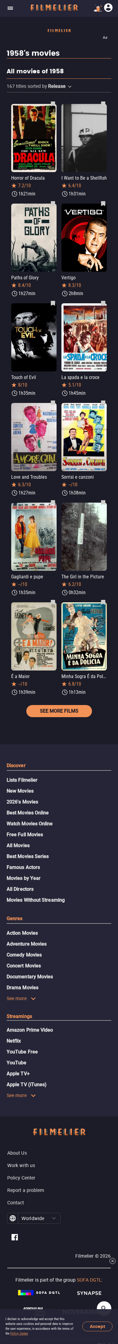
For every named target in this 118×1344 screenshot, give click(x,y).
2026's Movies (22, 802)
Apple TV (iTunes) (27, 1084)
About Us (17, 1152)
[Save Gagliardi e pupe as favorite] (53, 502)
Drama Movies (22, 987)
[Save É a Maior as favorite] (53, 602)
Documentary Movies (30, 977)
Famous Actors (23, 867)
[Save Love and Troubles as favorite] (53, 402)
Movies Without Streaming (36, 900)
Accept (97, 1326)
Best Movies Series (28, 856)
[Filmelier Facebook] (14, 1238)
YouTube (17, 1063)
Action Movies (22, 933)
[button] (70, 87)
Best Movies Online (28, 813)
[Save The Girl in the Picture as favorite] (103, 502)
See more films (59, 711)
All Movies (18, 845)
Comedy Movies (24, 955)
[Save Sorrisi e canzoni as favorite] (103, 402)
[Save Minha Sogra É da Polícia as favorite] (103, 602)
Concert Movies (24, 966)
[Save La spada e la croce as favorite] (103, 303)
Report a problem (25, 1190)
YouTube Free (22, 1052)
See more (17, 998)
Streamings (19, 1016)
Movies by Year (24, 878)
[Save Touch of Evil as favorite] (53, 303)
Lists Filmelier (22, 780)
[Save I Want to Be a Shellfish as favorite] (103, 103)
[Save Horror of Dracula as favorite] (53, 103)
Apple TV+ (18, 1073)
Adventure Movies (27, 944)
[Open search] (104, 1308)
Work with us (21, 1165)
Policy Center (19, 1334)
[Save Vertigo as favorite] (103, 203)
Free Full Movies (25, 834)
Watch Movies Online (30, 824)
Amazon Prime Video (30, 1030)
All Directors (20, 889)
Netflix (14, 1041)
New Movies (20, 791)
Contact (15, 1202)
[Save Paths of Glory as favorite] (53, 203)
